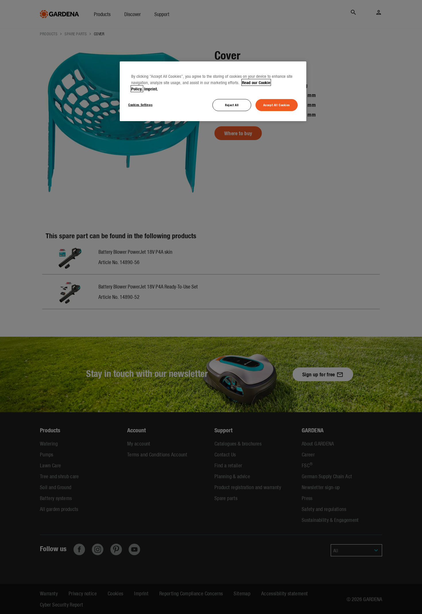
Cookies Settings (140, 104)
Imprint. (151, 89)
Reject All (232, 104)
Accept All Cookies (276, 104)
